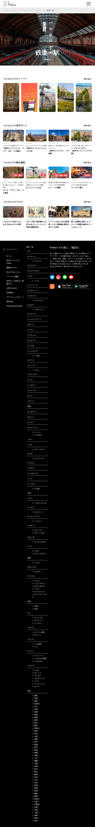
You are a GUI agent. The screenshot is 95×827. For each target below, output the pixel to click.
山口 (35, 706)
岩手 (35, 742)
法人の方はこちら (13, 272)
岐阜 (35, 731)
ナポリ (35, 670)
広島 (35, 777)
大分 (35, 758)
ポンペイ (36, 673)
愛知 (35, 793)
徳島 (35, 696)
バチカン (36, 676)
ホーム (6, 10)
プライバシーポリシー (15, 297)
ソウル (35, 563)
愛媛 (35, 761)
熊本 (35, 725)
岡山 (35, 772)
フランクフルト (39, 554)
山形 (35, 736)
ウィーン (36, 432)
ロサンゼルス (38, 586)
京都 (35, 810)
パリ (35, 647)
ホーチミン (37, 512)
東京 (35, 821)
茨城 (35, 788)
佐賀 (35, 698)
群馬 (35, 796)
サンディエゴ (38, 592)
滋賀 (35, 739)
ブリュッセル (38, 533)
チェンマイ (37, 618)
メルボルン (37, 435)
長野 (35, 791)
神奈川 (35, 799)
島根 (35, 818)
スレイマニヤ (38, 449)
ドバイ (35, 281)
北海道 (35, 804)
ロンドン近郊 (38, 632)
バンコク (36, 623)
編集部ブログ (11, 268)
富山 (35, 723)
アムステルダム (39, 542)
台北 (35, 609)
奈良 (35, 783)
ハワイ (35, 589)
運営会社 (9, 301)
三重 (35, 813)
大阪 (35, 802)
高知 (35, 709)
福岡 (35, 753)
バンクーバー (38, 458)
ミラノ (35, 681)
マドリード (37, 656)
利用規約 (9, 293)
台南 (35, 606)
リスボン (36, 572)
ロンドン (36, 635)
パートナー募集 (12, 276)
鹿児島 (35, 704)
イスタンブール (39, 503)
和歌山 (35, 728)
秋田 (35, 715)
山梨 (35, 807)
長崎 (35, 815)
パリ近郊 (36, 644)
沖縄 (35, 755)
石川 (35, 780)
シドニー (36, 521)
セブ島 (35, 489)
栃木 (35, 769)
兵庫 (35, 766)
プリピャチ (37, 300)
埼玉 (35, 734)
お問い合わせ (11, 288)
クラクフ (36, 261)
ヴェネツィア (38, 678)
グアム (35, 581)
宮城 (35, 750)
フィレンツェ (38, 684)
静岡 (35, 774)
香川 (35, 747)
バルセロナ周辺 (39, 658)
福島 (35, 717)
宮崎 (35, 712)
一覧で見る (87, 79)
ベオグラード (38, 309)
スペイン (24, 10)
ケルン (35, 551)
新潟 (35, 785)
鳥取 (35, 701)
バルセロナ (37, 10)
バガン (35, 370)
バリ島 (35, 356)
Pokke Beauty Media (14, 306)
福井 (35, 720)
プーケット (37, 620)
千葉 (35, 764)
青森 (35, 745)
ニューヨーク (38, 583)
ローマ (35, 687)
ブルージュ (37, 530)
